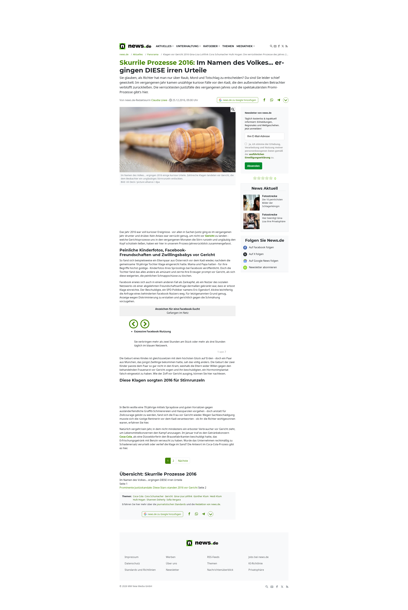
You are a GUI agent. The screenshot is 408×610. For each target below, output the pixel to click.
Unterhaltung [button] (187, 46)
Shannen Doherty (156, 499)
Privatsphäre (256, 570)
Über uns (171, 563)
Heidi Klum (216, 496)
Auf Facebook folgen (261, 247)
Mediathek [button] (245, 46)
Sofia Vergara (174, 499)
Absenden (253, 166)
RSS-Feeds (213, 557)
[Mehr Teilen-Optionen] (285, 100)
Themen (228, 46)
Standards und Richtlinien (140, 570)
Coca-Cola (138, 496)
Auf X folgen (256, 254)
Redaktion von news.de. (208, 504)
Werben (170, 557)
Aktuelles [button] (164, 46)
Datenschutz (132, 563)
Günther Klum (201, 496)
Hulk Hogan (139, 499)
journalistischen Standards (171, 504)
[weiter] (144, 323)
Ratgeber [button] (211, 46)
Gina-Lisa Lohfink (183, 496)
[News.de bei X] (283, 46)
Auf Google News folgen (263, 260)
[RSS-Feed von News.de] (286, 46)
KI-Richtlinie (255, 563)
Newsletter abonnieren (262, 267)
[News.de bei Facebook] (279, 46)
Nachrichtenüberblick (220, 570)
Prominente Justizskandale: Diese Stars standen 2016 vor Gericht (159, 487)
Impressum (131, 557)
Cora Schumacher (154, 496)
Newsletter (172, 570)
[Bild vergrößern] (233, 109)
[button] (237, 100)
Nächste (183, 460)
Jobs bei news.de (258, 557)
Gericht (169, 496)
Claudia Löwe (159, 100)
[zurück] (134, 323)
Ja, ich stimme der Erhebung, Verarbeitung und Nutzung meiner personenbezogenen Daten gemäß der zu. (264, 151)
